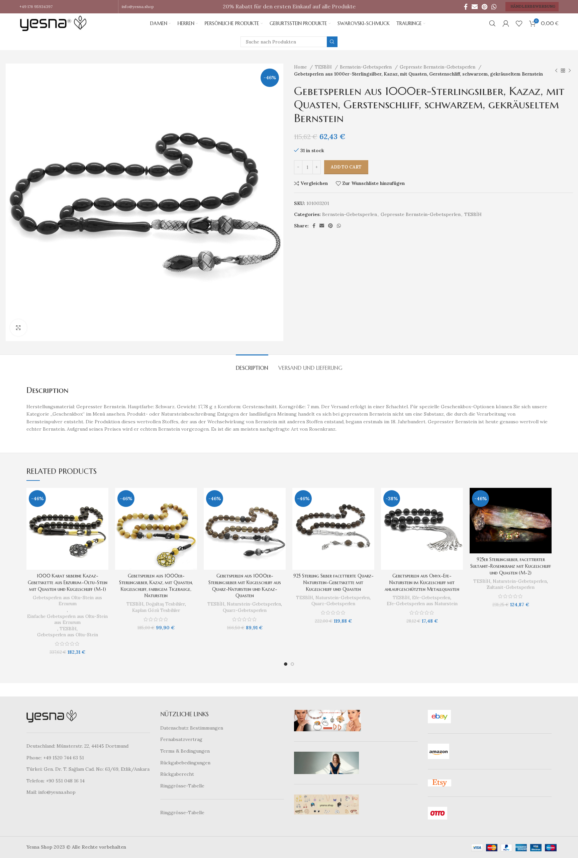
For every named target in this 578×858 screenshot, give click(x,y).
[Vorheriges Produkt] (556, 70)
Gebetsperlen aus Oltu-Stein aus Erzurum (67, 601)
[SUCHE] (332, 41)
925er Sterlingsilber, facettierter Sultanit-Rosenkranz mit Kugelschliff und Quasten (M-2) (510, 565)
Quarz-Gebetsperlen (245, 610)
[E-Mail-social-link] (475, 7)
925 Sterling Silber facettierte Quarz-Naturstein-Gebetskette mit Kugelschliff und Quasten (333, 582)
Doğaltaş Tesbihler (165, 604)
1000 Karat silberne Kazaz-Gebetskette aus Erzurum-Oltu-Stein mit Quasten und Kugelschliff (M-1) (67, 582)
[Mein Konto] (505, 23)
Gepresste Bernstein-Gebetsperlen (438, 67)
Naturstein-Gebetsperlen (254, 604)
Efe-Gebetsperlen (431, 598)
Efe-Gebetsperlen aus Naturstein (422, 604)
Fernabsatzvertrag (181, 739)
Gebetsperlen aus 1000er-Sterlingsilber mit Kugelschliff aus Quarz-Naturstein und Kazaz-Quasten (244, 586)
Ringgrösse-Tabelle (182, 786)
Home (301, 67)
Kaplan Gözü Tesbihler (156, 610)
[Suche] (492, 23)
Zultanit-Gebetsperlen (511, 587)
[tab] (252, 364)
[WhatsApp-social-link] (494, 7)
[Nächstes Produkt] (569, 70)
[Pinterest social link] (484, 7)
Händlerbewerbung (532, 6)
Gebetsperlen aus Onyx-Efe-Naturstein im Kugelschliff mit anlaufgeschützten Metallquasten (422, 582)
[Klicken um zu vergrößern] (18, 327)
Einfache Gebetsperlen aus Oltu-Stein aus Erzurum (67, 620)
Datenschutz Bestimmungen (191, 728)
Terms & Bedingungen (185, 751)
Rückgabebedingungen (185, 763)
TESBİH (324, 67)
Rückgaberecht (177, 774)
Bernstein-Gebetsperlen (366, 67)
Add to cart (346, 167)
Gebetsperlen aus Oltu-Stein (67, 635)
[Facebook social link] (466, 7)
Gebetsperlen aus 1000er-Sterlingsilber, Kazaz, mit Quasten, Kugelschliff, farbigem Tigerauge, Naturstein (156, 586)
